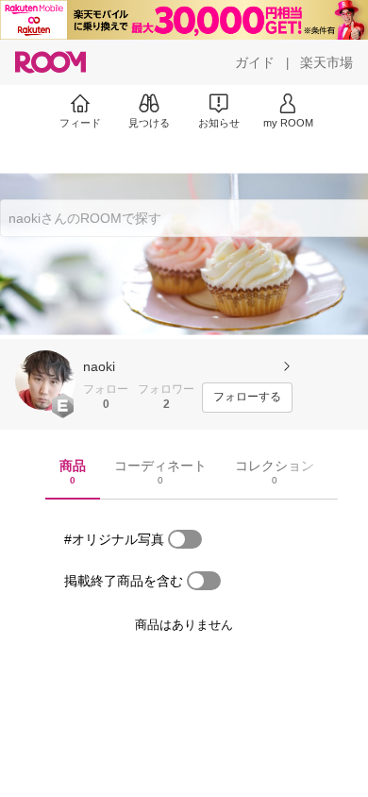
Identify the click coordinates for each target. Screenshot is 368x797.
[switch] (185, 539)
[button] (45, 380)
